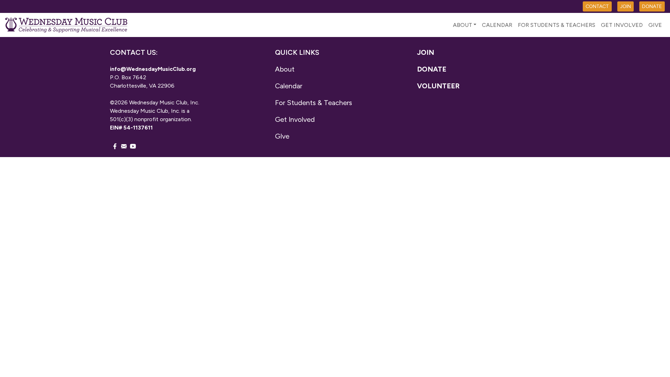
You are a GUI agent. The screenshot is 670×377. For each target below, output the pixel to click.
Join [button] (625, 6)
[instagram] (124, 145)
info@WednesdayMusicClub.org (153, 69)
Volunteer (438, 86)
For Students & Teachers (556, 25)
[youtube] (133, 145)
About (462, 25)
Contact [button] (597, 6)
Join (425, 52)
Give (655, 25)
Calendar (497, 25)
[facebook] (115, 145)
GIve (282, 136)
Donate (431, 69)
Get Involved (622, 25)
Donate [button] (652, 6)
